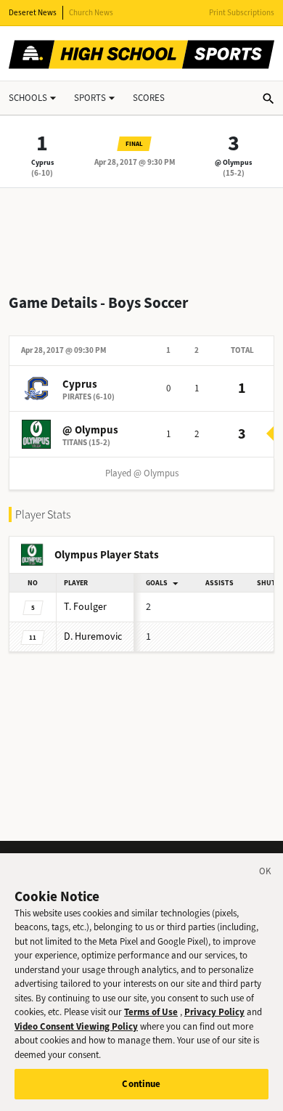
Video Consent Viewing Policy (76, 1026)
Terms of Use (151, 1012)
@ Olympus (233, 162)
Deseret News (33, 12)
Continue (141, 1084)
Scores (149, 97)
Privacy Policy (214, 1012)
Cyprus (42, 162)
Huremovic (93, 636)
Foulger (85, 607)
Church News (91, 12)
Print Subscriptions (241, 12)
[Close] (266, 874)
